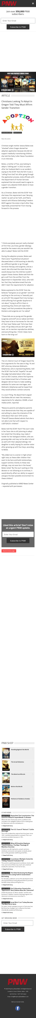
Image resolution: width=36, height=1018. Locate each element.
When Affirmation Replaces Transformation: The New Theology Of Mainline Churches (16, 845)
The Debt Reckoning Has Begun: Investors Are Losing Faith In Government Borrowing (17, 874)
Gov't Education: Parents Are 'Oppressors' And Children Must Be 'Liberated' (18, 889)
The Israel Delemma (17, 762)
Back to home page (9, 551)
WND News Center (26, 483)
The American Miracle (18, 774)
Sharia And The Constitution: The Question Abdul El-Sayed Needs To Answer (18, 816)
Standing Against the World (20, 749)
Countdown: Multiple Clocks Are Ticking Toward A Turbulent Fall (17, 860)
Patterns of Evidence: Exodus (20, 799)
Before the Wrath (16, 786)
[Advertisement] (18, 52)
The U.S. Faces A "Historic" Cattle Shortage (18, 830)
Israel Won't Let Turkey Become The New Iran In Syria (17, 903)
